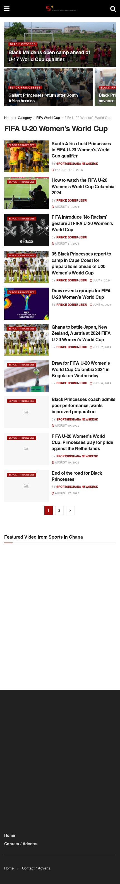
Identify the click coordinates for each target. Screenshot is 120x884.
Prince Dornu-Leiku (71, 200)
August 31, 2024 (66, 207)
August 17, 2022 (66, 493)
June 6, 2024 (101, 305)
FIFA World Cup (48, 117)
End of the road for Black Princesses (77, 476)
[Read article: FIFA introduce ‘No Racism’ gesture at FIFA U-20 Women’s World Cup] (26, 230)
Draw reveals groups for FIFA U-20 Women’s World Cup (81, 293)
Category (25, 117)
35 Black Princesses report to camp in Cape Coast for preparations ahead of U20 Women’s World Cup (81, 263)
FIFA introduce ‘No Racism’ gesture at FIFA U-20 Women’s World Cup (82, 223)
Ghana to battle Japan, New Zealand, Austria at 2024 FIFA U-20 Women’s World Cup (81, 333)
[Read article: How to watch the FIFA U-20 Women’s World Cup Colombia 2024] (26, 193)
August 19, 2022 (66, 425)
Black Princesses (25, 87)
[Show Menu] (6, 8)
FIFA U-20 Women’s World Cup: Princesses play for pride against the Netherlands (82, 442)
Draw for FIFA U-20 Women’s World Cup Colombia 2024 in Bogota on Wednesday (81, 369)
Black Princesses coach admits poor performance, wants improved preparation (84, 405)
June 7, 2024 (101, 347)
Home (8, 117)
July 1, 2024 (101, 280)
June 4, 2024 (101, 383)
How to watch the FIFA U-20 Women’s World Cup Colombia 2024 (83, 186)
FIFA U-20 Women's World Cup (87, 117)
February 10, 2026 (68, 170)
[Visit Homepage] (60, 8)
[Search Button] (113, 8)
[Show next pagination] (70, 510)
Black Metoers (23, 44)
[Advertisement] (60, 611)
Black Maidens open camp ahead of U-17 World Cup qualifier (49, 56)
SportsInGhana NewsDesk (77, 164)
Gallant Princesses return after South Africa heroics (43, 98)
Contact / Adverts (20, 843)
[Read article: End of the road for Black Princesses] (26, 486)
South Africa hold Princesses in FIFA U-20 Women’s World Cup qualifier (81, 149)
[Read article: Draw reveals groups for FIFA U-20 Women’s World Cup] (26, 303)
